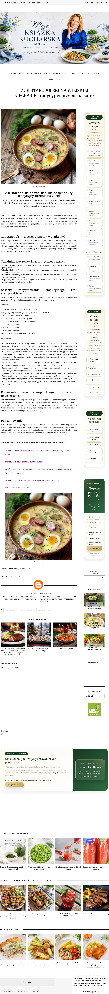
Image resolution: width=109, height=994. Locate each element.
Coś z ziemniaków (94, 452)
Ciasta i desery (51, 73)
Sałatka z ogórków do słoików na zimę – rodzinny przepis (94, 626)
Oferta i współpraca (38, 3)
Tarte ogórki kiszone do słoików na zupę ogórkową (40, 868)
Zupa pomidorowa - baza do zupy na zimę (95, 868)
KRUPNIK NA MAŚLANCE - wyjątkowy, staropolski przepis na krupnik (57, 599)
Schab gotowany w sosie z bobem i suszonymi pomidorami (68, 964)
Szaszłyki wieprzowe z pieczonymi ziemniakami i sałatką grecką (13, 916)
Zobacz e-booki (94, 548)
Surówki (93, 223)
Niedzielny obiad (94, 259)
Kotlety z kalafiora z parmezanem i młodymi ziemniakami (40, 964)
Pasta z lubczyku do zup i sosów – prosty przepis (13, 868)
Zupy (66, 73)
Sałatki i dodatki (79, 73)
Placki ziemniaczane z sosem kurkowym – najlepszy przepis (13, 964)
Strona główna (16, 73)
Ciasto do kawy (95, 445)
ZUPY (50, 610)
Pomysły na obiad (94, 360)
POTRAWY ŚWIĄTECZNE (27, 610)
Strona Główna (8, 3)
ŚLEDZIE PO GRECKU (65, 649)
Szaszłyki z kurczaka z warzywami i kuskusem (40, 915)
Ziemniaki (94, 233)
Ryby (94, 182)
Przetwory (95, 288)
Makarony (93, 242)
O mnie (22, 3)
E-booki (96, 73)
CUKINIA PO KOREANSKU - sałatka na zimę (94, 647)
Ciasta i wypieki (95, 203)
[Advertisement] (54, 813)
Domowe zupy (95, 374)
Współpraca (54, 79)
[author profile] (39, 584)
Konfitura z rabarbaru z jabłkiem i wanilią (68, 868)
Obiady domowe (95, 153)
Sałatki (94, 213)
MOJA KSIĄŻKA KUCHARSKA (23, 991)
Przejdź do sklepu (14, 784)
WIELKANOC (41, 610)
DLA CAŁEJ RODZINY (11, 610)
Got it (95, 991)
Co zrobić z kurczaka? (94, 430)
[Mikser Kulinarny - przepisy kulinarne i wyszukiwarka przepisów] (94, 716)
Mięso (93, 172)
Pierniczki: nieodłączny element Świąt (39, 650)
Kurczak (94, 163)
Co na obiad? (33, 73)
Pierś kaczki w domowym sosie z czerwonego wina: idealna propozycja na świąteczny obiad (13, 652)
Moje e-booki (95, 380)
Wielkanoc (95, 268)
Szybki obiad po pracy (94, 438)
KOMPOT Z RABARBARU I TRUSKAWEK (68, 915)
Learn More (86, 991)
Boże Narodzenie (94, 278)
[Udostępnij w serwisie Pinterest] (20, 577)
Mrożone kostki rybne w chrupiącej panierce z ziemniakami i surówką (96, 965)
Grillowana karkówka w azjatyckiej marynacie (96, 915)
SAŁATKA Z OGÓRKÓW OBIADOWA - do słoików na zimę (94, 606)
